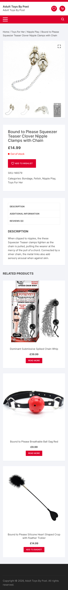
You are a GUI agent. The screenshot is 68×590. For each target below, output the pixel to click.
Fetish (37, 178)
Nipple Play (33, 31)
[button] (59, 46)
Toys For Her (18, 31)
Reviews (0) (16, 221)
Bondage (27, 178)
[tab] (34, 206)
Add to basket (34, 549)
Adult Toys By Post (16, 6)
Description (17, 206)
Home (6, 31)
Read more (34, 360)
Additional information (24, 213)
